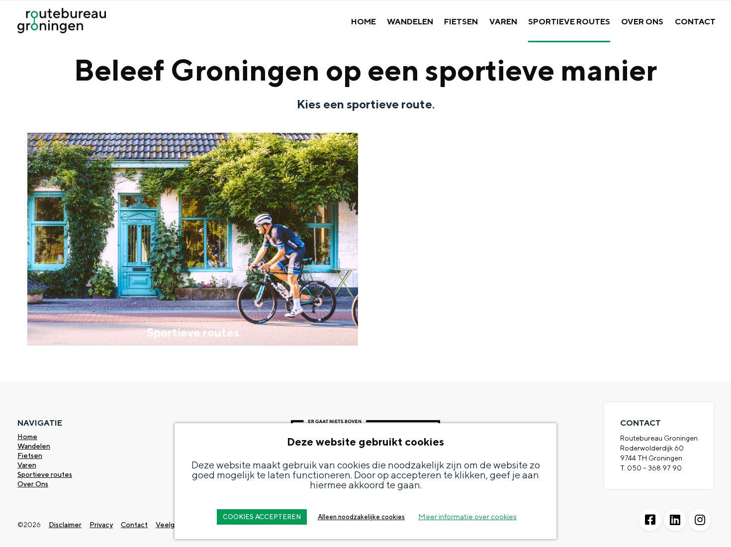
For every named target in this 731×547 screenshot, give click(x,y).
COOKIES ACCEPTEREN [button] (262, 517)
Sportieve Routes (569, 21)
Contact (695, 21)
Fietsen (461, 21)
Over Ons (642, 21)
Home (363, 21)
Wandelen (410, 21)
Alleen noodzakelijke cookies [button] (361, 517)
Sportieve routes (44, 474)
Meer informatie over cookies (467, 516)
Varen (503, 21)
